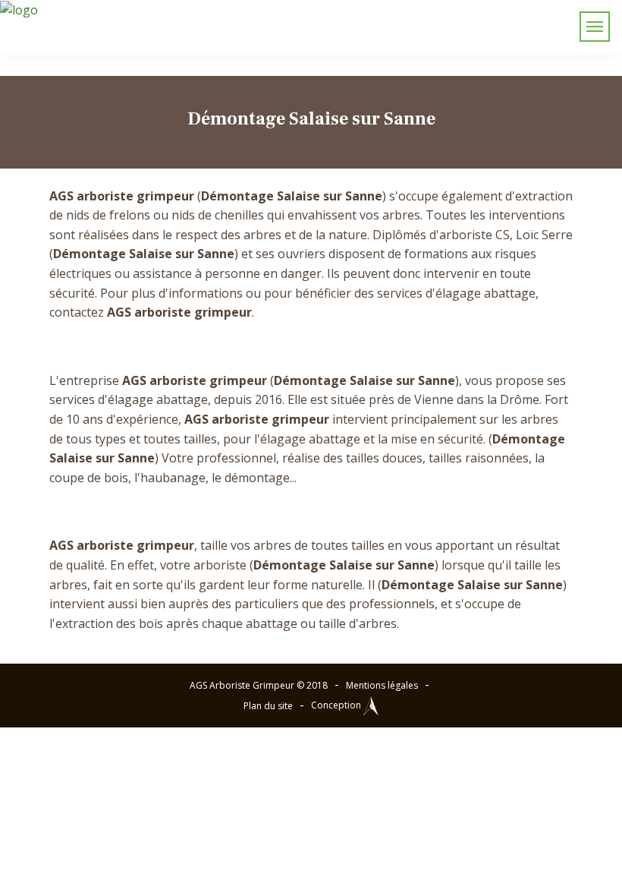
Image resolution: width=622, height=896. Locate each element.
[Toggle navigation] (595, 26)
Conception (337, 705)
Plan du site (268, 705)
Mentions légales (382, 685)
